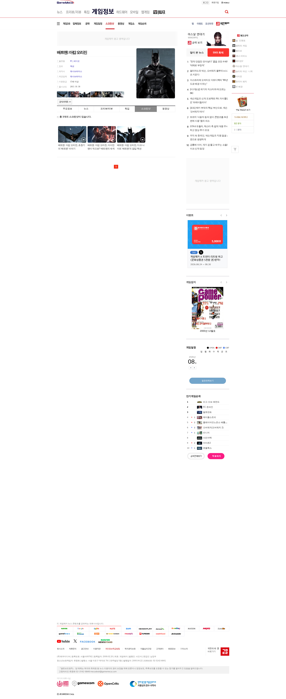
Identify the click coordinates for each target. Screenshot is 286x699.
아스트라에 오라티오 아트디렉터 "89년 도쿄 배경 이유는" (209, 82)
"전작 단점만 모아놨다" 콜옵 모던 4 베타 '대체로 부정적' (209, 63)
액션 (72, 66)
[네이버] (65, 628)
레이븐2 (239, 61)
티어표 (239, 76)
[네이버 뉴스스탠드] (107, 641)
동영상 (165, 108)
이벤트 (189, 215)
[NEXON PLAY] (145, 628)
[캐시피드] (160, 633)
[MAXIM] (191, 628)
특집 (127, 108)
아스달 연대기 (242, 66)
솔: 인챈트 (240, 40)
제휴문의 (72, 649)
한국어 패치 (241, 81)
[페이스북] (89, 641)
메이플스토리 (209, 417)
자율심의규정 (145, 649)
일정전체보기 (208, 380)
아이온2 (207, 443)
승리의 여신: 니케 (244, 71)
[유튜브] (65, 641)
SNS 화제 (218, 52)
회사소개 (60, 649)
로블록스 (207, 448)
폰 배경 (239, 86)
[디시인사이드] (176, 633)
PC (71, 61)
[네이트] (113, 628)
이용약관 (96, 649)
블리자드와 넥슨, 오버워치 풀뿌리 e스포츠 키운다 (209, 72)
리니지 (206, 432)
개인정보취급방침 (112, 649)
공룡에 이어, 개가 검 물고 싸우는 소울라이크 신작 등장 (209, 146)
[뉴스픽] (129, 633)
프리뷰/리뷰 (106, 108)
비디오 (77, 61)
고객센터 (159, 649)
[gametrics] (65, 633)
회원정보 (171, 649)
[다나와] (160, 628)
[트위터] (76, 641)
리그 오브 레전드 (211, 402)
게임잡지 (191, 282)
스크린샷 (145, 108)
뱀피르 (239, 51)
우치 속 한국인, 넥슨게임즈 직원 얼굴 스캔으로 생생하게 (209, 137)
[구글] (81, 628)
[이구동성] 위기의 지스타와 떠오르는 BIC (208, 91)
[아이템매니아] (81, 633)
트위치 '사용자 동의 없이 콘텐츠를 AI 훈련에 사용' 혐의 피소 (209, 119)
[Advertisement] (43, 51)
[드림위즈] (221, 628)
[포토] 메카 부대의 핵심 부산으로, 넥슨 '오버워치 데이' (208, 109)
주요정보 (67, 108)
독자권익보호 (130, 649)
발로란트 (207, 412)
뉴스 (86, 108)
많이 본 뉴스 (197, 52)
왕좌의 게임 (241, 45)
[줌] (129, 628)
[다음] (97, 628)
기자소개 (184, 649)
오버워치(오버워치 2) (213, 427)
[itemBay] (176, 628)
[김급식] (97, 633)
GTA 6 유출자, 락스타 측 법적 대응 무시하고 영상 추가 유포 (209, 128)
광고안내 (84, 649)
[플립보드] (145, 633)
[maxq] (206, 628)
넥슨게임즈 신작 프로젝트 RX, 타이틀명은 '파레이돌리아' (209, 100)
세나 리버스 (241, 56)
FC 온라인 (208, 407)
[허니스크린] (113, 633)
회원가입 (215, 2)
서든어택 (207, 438)
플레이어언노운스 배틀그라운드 (218, 422)
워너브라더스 (76, 71)
